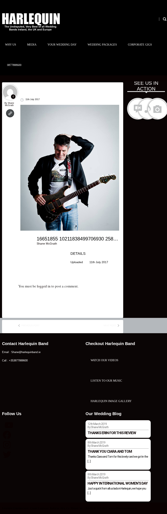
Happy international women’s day (118, 483)
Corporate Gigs (140, 44)
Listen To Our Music (106, 380)
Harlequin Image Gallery (111, 401)
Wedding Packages (102, 44)
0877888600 (14, 65)
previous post (30, 325)
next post (109, 325)
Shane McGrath (9, 104)
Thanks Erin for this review (112, 433)
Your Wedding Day (62, 44)
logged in (44, 286)
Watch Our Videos (104, 360)
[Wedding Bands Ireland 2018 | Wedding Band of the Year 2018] (31, 22)
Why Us (10, 44)
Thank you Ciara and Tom (110, 451)
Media (31, 44)
